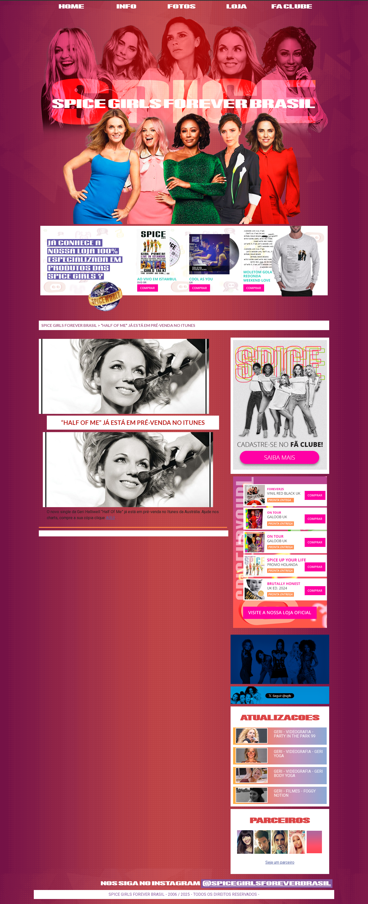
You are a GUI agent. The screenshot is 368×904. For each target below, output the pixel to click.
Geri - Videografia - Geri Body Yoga (298, 773)
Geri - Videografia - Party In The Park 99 (294, 733)
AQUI (110, 517)
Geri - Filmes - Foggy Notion (295, 793)
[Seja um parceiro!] (314, 852)
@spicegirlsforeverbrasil (267, 883)
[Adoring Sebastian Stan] (262, 852)
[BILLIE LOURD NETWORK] (280, 852)
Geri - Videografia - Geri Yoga (298, 753)
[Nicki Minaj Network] (297, 852)
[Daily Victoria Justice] (245, 852)
